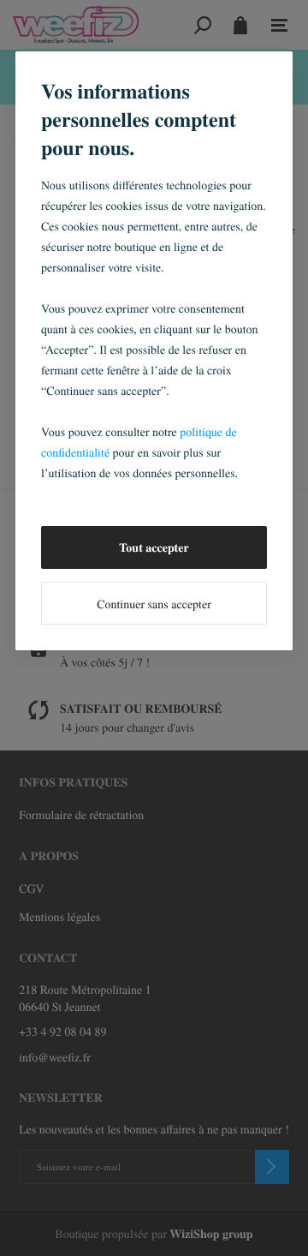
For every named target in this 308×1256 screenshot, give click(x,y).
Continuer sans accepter (154, 603)
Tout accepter (153, 547)
